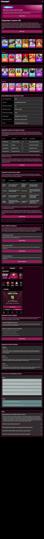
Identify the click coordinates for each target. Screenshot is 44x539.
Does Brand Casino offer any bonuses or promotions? (16, 430)
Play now (22, 31)
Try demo (22, 165)
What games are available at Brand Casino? (14, 414)
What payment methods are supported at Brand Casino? (17, 427)
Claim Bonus (22, 216)
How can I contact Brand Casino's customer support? (16, 434)
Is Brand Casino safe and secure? (11, 424)
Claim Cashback (22, 261)
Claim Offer (22, 16)
